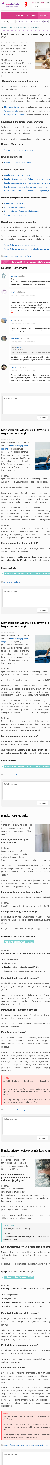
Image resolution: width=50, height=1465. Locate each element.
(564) (3, 37)
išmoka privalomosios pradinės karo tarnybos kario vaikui (29, 1445)
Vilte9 (13, 292)
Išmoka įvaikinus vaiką (13, 203)
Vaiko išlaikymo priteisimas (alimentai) (20, 245)
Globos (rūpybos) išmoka (14, 207)
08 (34, 22)
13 (47, 22)
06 (29, 22)
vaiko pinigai (14, 256)
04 (24, 22)
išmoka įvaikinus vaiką (17, 1110)
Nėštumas (13, 28)
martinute (14, 276)
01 (16, 22)
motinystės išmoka (25, 256)
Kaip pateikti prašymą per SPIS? (19, 942)
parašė (18, 347)
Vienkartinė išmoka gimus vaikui (17, 163)
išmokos (6, 256)
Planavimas (31, 16)
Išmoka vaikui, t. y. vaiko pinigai (17, 175)
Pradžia (7, 15)
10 (39, 22)
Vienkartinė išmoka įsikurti (15, 215)
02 (19, 22)
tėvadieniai (16, 582)
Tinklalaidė (19, 16)
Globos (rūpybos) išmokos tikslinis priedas (21, 211)
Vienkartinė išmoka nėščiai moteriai (19, 150)
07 (32, 22)
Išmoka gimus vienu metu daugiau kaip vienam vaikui (25, 187)
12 (45, 22)
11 (42, 22)
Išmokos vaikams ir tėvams (30, 28)
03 (22, 22)
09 (37, 22)
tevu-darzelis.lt (10, 42)
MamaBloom (15, 338)
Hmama (13, 367)
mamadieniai (7, 582)
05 (27, 22)
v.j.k (12, 320)
